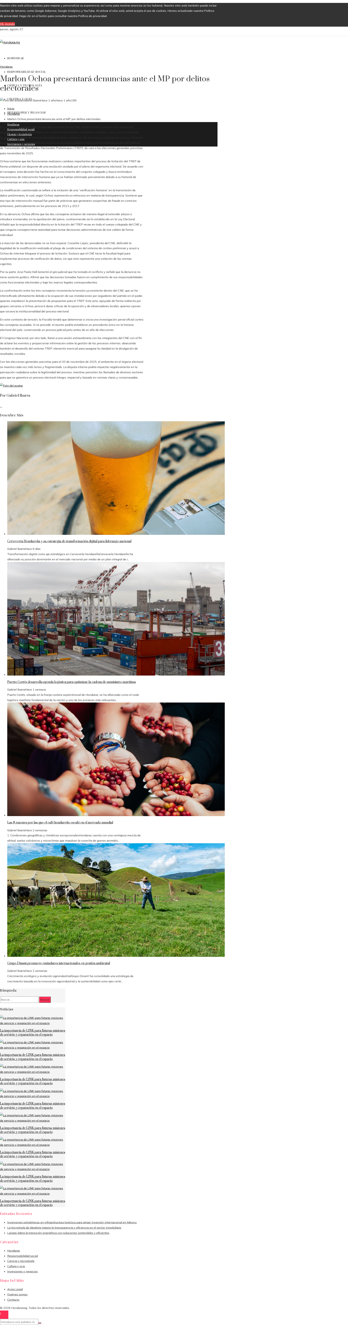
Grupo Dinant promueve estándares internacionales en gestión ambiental (58, 963)
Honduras (6, 66)
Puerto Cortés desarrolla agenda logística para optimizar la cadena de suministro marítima (71, 682)
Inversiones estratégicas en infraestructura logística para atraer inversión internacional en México (72, 1222)
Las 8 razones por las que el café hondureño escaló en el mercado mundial (60, 823)
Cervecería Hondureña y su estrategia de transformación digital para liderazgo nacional (69, 541)
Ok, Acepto (7, 24)
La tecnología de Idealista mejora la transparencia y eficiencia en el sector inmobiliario (64, 1227)
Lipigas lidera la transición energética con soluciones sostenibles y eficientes (58, 1233)
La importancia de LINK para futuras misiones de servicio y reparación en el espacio (32, 1033)
